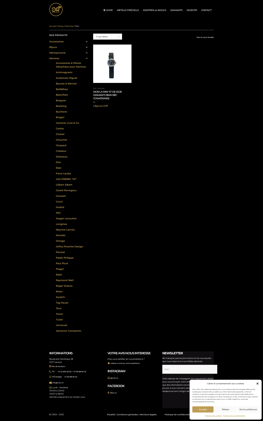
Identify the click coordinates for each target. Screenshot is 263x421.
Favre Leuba (63, 173)
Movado (60, 235)
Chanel (60, 134)
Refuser (225, 409)
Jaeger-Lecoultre (66, 218)
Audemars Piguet (66, 78)
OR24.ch (113, 393)
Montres (54, 58)
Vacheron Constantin (68, 330)
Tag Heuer (62, 302)
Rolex (59, 291)
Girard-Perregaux (66, 190)
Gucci (59, 201)
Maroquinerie (57, 52)
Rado (59, 274)
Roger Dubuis (64, 286)
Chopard (61, 145)
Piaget (60, 269)
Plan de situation (58, 366)
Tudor (59, 319)
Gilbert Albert (64, 184)
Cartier (60, 128)
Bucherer (61, 111)
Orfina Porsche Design (69, 246)
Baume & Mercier (66, 83)
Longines (61, 224)
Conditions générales (127, 414)
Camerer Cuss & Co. (67, 123)
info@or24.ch (58, 383)
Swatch (60, 297)
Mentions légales (148, 414)
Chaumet (61, 139)
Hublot (60, 207)
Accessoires (56, 41)
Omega (60, 241)
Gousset (61, 196)
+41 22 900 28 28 (64, 372)
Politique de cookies (213, 416)
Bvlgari (60, 117)
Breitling (61, 106)
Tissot (59, 314)
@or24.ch (114, 378)
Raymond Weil (65, 280)
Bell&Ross (62, 89)
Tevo (59, 308)
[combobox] (107, 37)
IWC (58, 212)
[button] (257, 383)
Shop (60, 26)
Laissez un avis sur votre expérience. (125, 363)
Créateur (61, 151)
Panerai (60, 252)
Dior (58, 162)
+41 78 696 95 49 (79, 372)
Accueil (52, 26)
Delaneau (62, 156)
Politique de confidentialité (234, 416)
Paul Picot (62, 263)
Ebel (58, 168)
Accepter (203, 409)
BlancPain (62, 94)
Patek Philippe (65, 257)
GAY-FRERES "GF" (66, 179)
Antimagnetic (64, 72)
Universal (61, 325)
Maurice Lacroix (65, 229)
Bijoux (53, 47)
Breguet (61, 100)
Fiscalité (111, 414)
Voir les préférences (248, 409)
